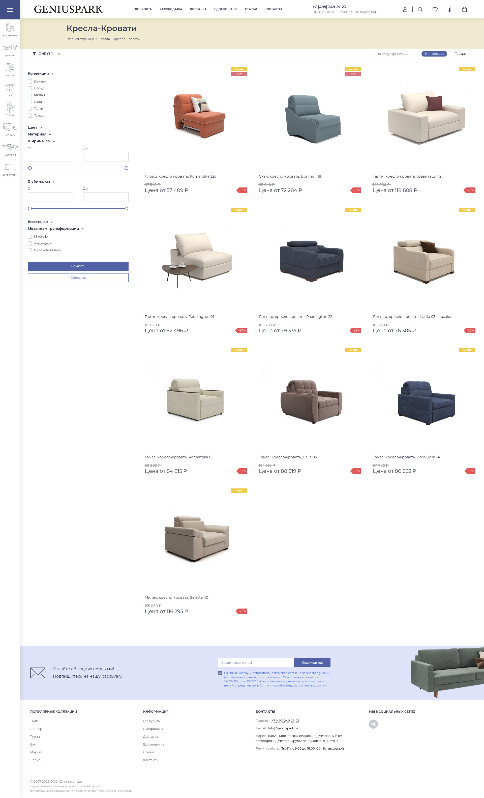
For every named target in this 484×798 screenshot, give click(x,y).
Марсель (37, 752)
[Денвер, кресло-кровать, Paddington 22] (310, 259)
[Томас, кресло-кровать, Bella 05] (310, 399)
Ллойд (35, 760)
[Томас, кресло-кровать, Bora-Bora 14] (424, 399)
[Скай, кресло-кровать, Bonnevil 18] (310, 118)
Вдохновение (225, 9)
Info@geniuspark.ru (283, 728)
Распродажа (171, 9)
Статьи (251, 9)
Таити (34, 721)
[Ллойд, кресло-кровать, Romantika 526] (196, 118)
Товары (460, 54)
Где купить (143, 9)
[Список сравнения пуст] (450, 9)
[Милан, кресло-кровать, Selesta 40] (196, 539)
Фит (33, 744)
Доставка (198, 9)
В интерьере (434, 54)
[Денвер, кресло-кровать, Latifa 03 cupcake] (424, 259)
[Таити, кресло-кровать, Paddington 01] (196, 259)
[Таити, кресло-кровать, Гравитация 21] (424, 118)
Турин (35, 736)
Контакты (273, 9)
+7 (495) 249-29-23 (329, 7)
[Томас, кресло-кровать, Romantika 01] (196, 399)
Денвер (36, 729)
